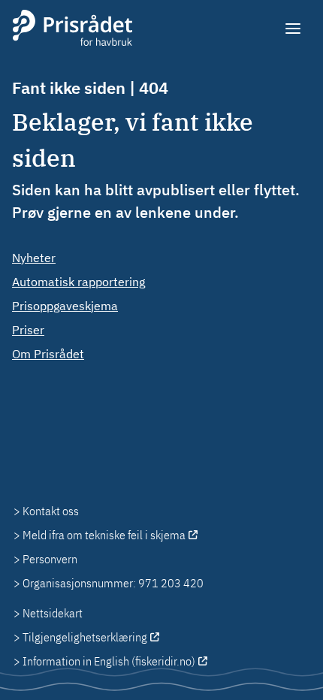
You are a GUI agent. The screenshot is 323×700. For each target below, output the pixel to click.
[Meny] (294, 28)
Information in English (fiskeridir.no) (109, 660)
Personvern (50, 558)
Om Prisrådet (48, 353)
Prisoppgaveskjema (65, 305)
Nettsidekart (53, 612)
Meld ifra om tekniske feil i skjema (104, 534)
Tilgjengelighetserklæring (85, 636)
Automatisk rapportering (78, 281)
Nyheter (34, 257)
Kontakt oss (51, 510)
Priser (28, 329)
